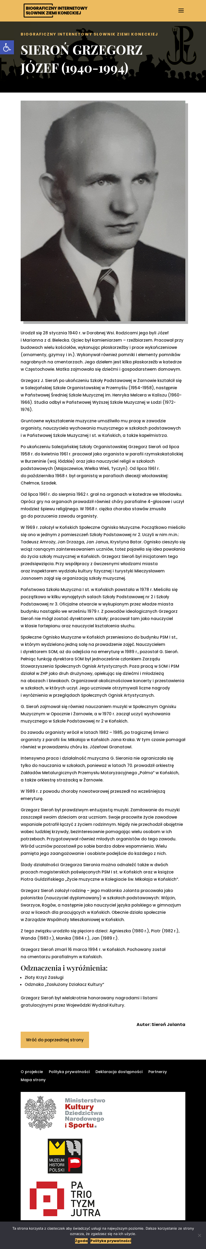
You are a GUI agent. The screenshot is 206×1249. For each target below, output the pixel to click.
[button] (181, 14)
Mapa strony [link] (33, 1080)
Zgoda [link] (81, 1240)
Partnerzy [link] (157, 1072)
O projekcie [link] (32, 1072)
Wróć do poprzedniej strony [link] (55, 1040)
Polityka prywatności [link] (69, 1072)
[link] (7, 47)
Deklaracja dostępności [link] (118, 1072)
